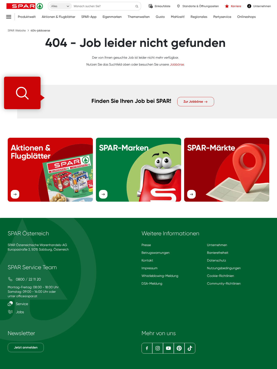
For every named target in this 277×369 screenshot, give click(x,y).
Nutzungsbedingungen (224, 268)
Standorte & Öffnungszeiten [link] (201, 6)
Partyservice (222, 16)
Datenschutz (216, 260)
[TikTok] (190, 348)
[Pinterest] (179, 348)
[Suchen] (137, 6)
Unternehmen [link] (262, 6)
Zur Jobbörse (194, 101)
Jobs (19, 312)
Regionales (199, 16)
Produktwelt (27, 16)
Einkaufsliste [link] (162, 6)
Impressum (150, 268)
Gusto (160, 16)
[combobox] (60, 6)
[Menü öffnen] (10, 17)
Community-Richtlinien (224, 283)
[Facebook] (147, 348)
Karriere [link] (236, 6)
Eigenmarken (112, 16)
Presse (146, 245)
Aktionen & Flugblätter (58, 16)
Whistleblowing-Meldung (160, 276)
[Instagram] (157, 348)
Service (21, 304)
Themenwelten (139, 16)
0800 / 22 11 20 (28, 279)
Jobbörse (177, 64)
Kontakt (147, 260)
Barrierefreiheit (217, 253)
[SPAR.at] (25, 6)
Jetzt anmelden (26, 347)
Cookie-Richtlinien (220, 276)
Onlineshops (246, 16)
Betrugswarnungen (156, 253)
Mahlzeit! (178, 16)
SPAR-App (89, 16)
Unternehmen (217, 245)
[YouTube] (168, 348)
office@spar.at (26, 296)
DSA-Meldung (152, 283)
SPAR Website (17, 30)
